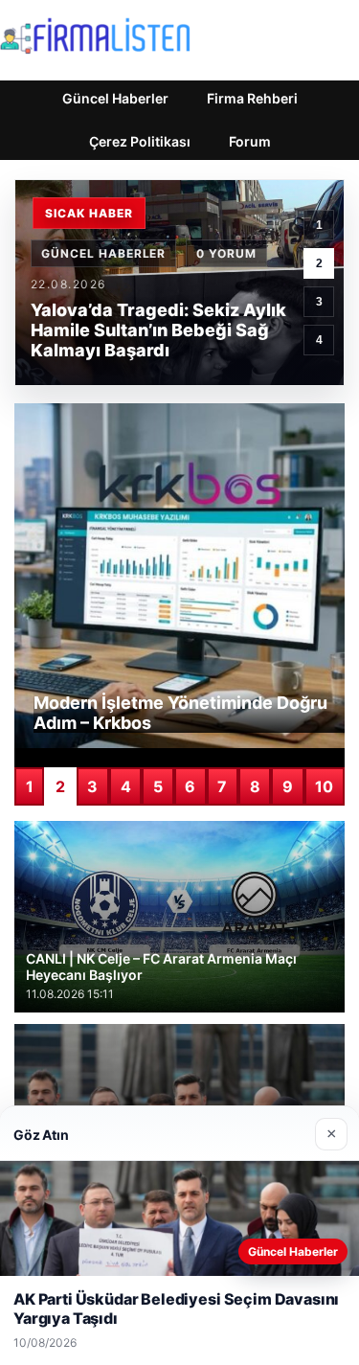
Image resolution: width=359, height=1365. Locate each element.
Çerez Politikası (140, 141)
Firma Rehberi (252, 98)
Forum (250, 141)
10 (324, 786)
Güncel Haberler (115, 98)
